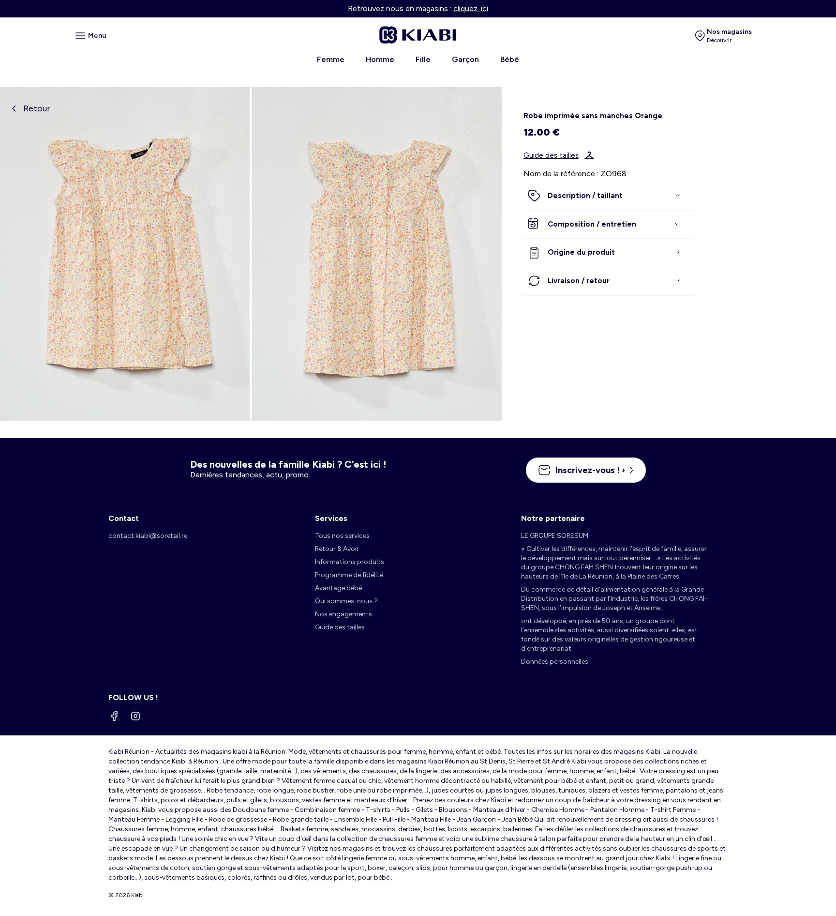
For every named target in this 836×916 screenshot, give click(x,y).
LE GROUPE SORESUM (554, 536)
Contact (123, 518)
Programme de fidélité (349, 575)
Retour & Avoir (337, 549)
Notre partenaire (553, 518)
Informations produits (349, 562)
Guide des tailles (551, 155)
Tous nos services (342, 536)
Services (331, 518)
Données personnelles (554, 661)
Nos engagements (343, 614)
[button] (608, 196)
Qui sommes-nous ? (346, 601)
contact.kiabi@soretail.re (147, 536)
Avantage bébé (338, 588)
